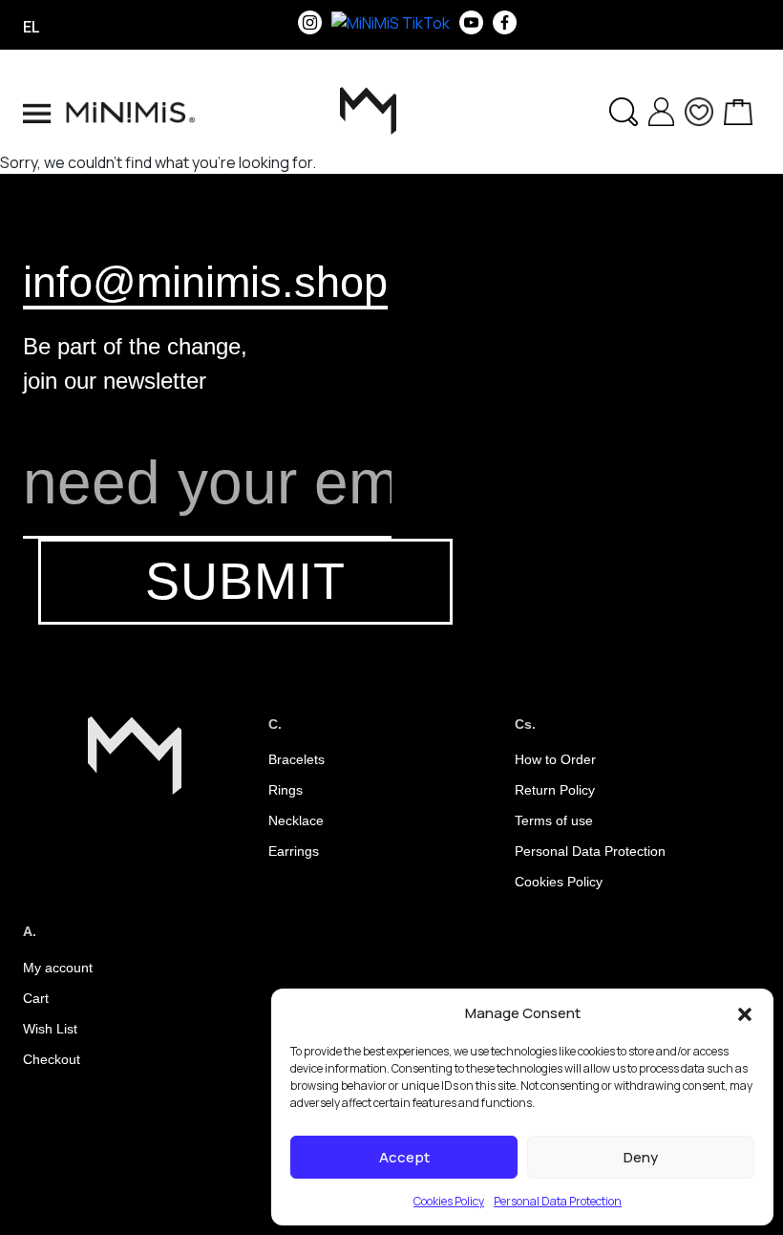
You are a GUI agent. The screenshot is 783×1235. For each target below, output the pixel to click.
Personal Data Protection (558, 1201)
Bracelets (296, 759)
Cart (36, 998)
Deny (641, 1157)
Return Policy (555, 790)
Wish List (50, 1028)
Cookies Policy (448, 1201)
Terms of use (554, 820)
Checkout (51, 1059)
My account (58, 967)
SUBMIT (245, 581)
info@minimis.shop (205, 282)
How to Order (555, 759)
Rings (285, 790)
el (31, 26)
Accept (404, 1157)
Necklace (296, 820)
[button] (744, 1013)
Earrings (293, 851)
